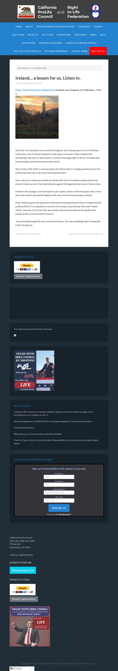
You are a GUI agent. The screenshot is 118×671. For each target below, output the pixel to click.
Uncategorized (34, 234)
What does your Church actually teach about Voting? (37, 434)
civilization (85, 234)
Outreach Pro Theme (48, 663)
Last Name (59, 481)
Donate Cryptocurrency (28, 276)
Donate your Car (23, 570)
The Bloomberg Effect (24, 427)
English (18, 668)
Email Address (59, 489)
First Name (59, 473)
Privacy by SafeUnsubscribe (59, 514)
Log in (94, 663)
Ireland (95, 234)
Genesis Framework (70, 663)
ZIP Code (59, 497)
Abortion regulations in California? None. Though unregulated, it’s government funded (52, 421)
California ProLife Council (59, 11)
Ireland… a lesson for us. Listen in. (48, 77)
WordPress (85, 663)
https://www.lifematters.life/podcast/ (35, 90)
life (101, 234)
